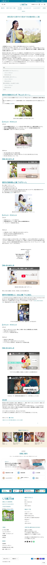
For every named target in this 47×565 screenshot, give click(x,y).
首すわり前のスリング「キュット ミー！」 (11, 70)
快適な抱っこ (14, 420)
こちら (11, 103)
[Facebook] (3, 1)
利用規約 (4, 543)
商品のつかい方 (5, 420)
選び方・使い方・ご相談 (11, 8)
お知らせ (23, 11)
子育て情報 (20, 8)
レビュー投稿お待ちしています (23, 1)
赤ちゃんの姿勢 (20, 420)
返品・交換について (6, 549)
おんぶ (26, 503)
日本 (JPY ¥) (38, 1)
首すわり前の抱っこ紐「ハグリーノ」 (10, 76)
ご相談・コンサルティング (7, 533)
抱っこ (26, 500)
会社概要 (4, 535)
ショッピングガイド (37, 8)
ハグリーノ (27, 521)
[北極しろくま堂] (23, 4)
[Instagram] (31, 541)
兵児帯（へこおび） (29, 513)
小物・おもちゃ (28, 505)
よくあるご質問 (5, 529)
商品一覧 (2, 8)
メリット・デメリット (9, 72)
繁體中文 (42, 1)
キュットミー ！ (28, 511)
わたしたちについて (27, 8)
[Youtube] (5, 1)
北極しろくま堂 (7, 561)
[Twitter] (2, 1)
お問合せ (44, 8)
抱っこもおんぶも (28, 502)
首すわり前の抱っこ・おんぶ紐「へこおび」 (11, 83)
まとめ (4, 89)
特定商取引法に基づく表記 (7, 547)
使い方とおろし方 (8, 74)
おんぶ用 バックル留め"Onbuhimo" (32, 517)
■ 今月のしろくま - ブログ (7, 509)
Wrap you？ (27, 519)
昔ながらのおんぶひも (29, 515)
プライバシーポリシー (6, 545)
